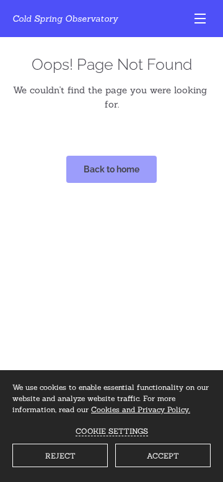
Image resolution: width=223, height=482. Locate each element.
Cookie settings (112, 431)
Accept (163, 455)
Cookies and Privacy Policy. (140, 409)
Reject (60, 455)
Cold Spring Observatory (65, 18)
